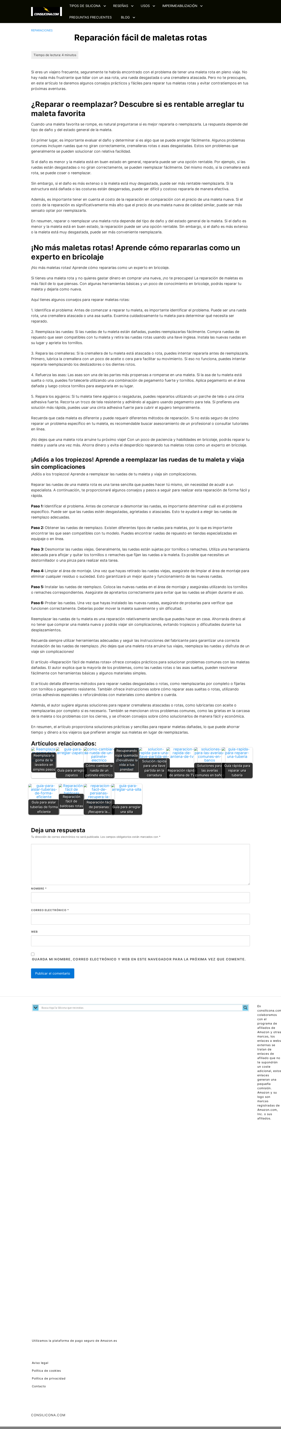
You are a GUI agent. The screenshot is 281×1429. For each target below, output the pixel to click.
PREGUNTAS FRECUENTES (90, 17)
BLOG (125, 17)
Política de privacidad (49, 1378)
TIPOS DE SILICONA (85, 6)
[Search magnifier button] (245, 1008)
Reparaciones (42, 30)
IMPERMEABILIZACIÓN (179, 6)
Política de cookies (46, 1370)
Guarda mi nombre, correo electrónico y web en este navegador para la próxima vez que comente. (139, 959)
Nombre (39, 888)
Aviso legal (40, 1362)
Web (34, 931)
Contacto (39, 1386)
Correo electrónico (50, 910)
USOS (145, 6)
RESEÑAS (120, 6)
